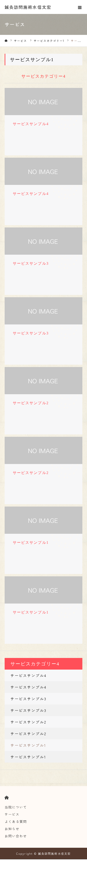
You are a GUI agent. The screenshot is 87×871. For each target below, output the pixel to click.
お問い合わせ (16, 836)
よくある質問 (16, 821)
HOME (7, 798)
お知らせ (12, 828)
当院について (16, 807)
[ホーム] (6, 40)
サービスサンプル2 (28, 722)
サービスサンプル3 (28, 698)
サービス (12, 814)
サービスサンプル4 (28, 675)
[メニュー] (80, 7)
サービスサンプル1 (28, 745)
